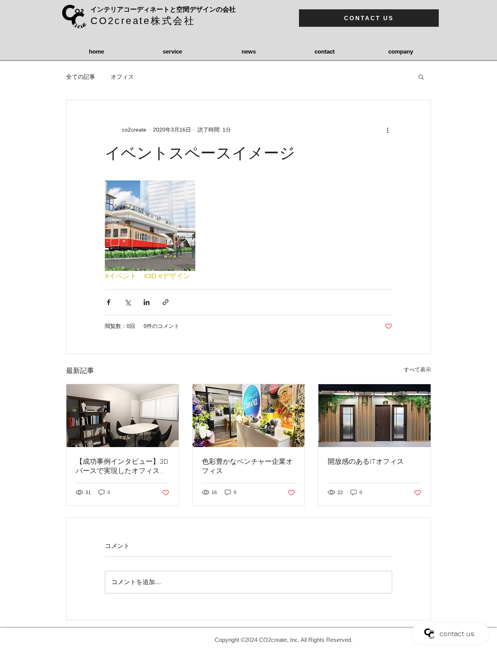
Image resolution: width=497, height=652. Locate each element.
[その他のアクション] (387, 129)
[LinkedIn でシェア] (146, 302)
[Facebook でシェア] (108, 302)
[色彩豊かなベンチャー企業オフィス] (249, 415)
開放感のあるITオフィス (366, 461)
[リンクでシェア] (165, 302)
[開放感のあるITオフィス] (374, 415)
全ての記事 (80, 76)
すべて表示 (417, 369)
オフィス (122, 76)
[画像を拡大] (150, 225)
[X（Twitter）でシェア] (127, 302)
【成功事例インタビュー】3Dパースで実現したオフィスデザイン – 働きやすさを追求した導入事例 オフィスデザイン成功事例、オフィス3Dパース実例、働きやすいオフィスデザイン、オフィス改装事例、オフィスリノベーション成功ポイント (122, 466)
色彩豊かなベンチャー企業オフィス (247, 466)
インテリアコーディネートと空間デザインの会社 (163, 9)
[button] (421, 76)
